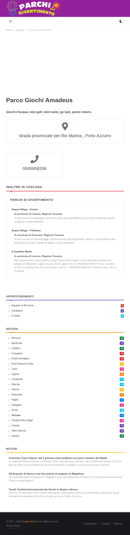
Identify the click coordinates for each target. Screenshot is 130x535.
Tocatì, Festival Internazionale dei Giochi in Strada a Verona (43, 489)
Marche (16, 384)
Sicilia (15, 410)
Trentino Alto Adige (22, 420)
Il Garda (16, 316)
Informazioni (89, 524)
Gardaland (17, 310)
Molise (15, 389)
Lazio (14, 369)
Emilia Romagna (20, 358)
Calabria (16, 348)
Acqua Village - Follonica (26, 230)
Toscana (20, 30)
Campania (17, 353)
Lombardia (17, 379)
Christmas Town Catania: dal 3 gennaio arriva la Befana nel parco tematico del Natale (58, 458)
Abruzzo (16, 338)
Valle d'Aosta (19, 430)
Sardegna (16, 405)
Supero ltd (28, 521)
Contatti (105, 524)
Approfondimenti (20, 296)
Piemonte (17, 394)
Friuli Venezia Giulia (22, 364)
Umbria (15, 425)
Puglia (15, 400)
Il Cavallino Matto (22, 251)
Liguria (15, 374)
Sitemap (118, 524)
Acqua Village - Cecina (25, 209)
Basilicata (17, 343)
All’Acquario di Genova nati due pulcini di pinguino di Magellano (46, 473)
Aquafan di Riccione (22, 305)
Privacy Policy (13, 526)
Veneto (15, 436)
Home (9, 30)
